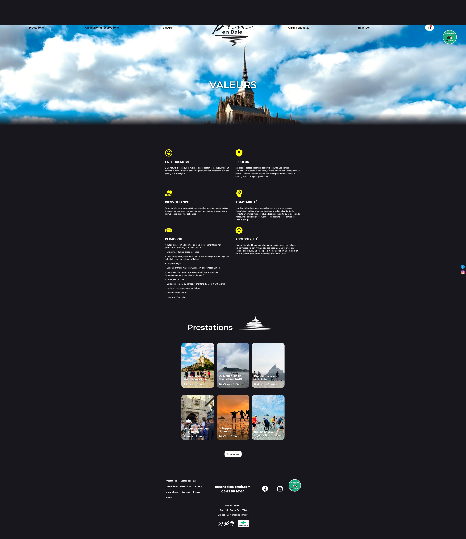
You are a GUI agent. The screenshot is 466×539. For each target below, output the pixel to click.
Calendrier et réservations (102, 27)
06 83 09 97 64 (233, 491)
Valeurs (167, 27)
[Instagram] (462, 272)
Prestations (36, 27)
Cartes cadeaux (298, 27)
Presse (196, 492)
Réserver (364, 27)
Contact (186, 492)
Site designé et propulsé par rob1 (233, 515)
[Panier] (429, 28)
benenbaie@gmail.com (233, 487)
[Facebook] (462, 266)
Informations (172, 492)
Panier (169, 497)
